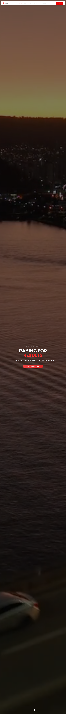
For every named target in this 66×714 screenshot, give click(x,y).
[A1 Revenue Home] (6, 3)
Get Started (59, 3)
